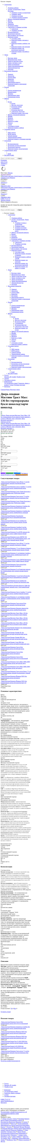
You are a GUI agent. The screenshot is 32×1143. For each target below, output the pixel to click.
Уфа (8, 1138)
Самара (20, 1135)
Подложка (11, 80)
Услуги (6, 375)
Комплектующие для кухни (19, 113)
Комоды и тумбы (13, 121)
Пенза (19, 1131)
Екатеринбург (5, 1123)
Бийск (7, 1120)
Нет (15, 1008)
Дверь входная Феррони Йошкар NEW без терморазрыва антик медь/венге (14, 677)
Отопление (7, 140)
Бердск (3, 1120)
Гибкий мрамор (12, 136)
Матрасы (10, 119)
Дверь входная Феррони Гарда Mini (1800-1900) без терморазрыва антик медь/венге (15, 667)
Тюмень (18, 1136)
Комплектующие (13, 37)
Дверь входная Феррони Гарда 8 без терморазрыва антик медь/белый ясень (12, 648)
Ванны (10, 21)
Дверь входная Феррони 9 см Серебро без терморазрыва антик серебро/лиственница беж (15, 581)
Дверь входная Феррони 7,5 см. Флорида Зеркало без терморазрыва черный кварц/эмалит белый (16, 549)
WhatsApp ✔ (10, 473)
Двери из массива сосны (15, 61)
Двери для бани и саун (15, 63)
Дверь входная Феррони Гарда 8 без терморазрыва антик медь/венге (12, 652)
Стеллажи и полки (13, 126)
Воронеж (18, 1122)
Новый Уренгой (5, 1130)
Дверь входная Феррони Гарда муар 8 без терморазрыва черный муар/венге (13, 565)
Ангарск (9, 1118)
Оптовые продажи (19, 385)
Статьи (11, 385)
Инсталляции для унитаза (15, 35)
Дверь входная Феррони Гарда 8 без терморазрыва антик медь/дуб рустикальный (14, 657)
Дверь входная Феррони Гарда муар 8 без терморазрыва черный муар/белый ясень (13, 604)
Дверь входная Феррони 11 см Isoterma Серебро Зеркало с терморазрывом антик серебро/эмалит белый (15, 598)
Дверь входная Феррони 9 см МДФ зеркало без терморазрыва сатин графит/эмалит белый (15, 532)
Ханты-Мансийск (24, 1138)
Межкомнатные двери (14, 59)
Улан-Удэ (25, 1136)
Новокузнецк (18, 1128)
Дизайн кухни (20, 377)
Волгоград (12, 1122)
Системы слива (16, 38)
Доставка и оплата (9, 380)
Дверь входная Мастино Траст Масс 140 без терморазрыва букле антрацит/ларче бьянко (14, 623)
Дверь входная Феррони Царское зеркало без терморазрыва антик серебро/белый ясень (14, 609)
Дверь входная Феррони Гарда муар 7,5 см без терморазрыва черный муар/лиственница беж (15, 497)
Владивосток (5, 1122)
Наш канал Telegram (7, 1065)
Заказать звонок (5, 200)
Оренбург (4, 1131)
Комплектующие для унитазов (20, 46)
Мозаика (10, 93)
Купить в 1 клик (10, 475)
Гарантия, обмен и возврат (12, 1093)
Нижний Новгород (8, 1128)
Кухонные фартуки (17, 110)
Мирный (16, 1127)
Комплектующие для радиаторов (18, 149)
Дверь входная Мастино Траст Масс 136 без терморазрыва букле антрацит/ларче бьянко (14, 613)
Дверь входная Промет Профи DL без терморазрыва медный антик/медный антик (14, 633)
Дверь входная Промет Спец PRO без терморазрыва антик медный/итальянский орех (15, 643)
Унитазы (10, 22)
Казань (20, 1123)
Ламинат (10, 74)
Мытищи (27, 1127)
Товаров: (4, 182)
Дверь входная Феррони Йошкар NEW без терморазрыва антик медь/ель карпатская (14, 1032)
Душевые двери (16, 14)
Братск (20, 1120)
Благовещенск (13, 1120)
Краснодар (18, 1125)
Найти (19, 158)
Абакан (4, 1118)
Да (11, 1008)
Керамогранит (12, 92)
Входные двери (12, 58)
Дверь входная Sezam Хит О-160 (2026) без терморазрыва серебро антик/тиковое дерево (14, 1042)
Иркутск (13, 1123)
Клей (9, 153)
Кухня (10, 102)
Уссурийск (4, 1138)
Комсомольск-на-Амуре (8, 1125)
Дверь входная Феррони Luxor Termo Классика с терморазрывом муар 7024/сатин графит (16, 502)
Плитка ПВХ (12, 77)
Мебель (6, 98)
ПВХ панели (12, 132)
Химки (3, 1140)
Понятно (3, 1115)
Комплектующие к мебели (16, 128)
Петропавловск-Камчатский (9, 1133)
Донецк (25, 1122)
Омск (26, 1130)
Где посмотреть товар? (11, 383)
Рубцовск (14, 1135)
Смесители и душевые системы (17, 27)
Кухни (13, 103)
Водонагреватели (13, 32)
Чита (14, 1140)
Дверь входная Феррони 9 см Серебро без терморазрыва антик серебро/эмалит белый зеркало (14, 522)
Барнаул (27, 1118)
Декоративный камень (14, 137)
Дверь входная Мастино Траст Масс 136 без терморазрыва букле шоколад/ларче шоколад (14, 618)
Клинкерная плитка (14, 97)
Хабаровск (15, 1138)
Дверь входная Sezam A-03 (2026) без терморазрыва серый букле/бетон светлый (13, 1047)
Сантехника (8, 4)
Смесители (14, 29)
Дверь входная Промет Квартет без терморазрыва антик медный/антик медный (16, 628)
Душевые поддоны (17, 16)
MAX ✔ (3, 473)
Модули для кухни (17, 105)
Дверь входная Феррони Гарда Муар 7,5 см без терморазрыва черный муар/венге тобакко (15, 544)
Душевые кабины (13, 8)
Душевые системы (17, 30)
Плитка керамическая (14, 90)
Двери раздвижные (13, 64)
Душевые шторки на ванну (19, 17)
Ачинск (14, 1118)
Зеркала (10, 123)
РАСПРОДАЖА (9, 155)
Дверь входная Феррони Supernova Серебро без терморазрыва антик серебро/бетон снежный (15, 511)
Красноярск (25, 1125)
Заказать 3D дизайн (10, 377)
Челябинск (10, 1140)
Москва (10, 173)
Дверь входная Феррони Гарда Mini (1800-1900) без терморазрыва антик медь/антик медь (15, 662)
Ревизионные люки (14, 95)
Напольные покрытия (11, 71)
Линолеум (11, 76)
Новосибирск (26, 1128)
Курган (3, 1127)
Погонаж (10, 69)
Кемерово (25, 1123)
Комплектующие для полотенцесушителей (17, 49)
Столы (10, 124)
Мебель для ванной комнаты (16, 19)
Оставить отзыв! (6, 1012)
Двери (6, 55)
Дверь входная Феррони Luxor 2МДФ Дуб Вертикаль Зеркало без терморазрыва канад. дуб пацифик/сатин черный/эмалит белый (15, 538)
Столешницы (15, 108)
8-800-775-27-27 (5, 199)
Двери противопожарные (15, 66)
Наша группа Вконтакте (8, 1062)
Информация (8, 381)
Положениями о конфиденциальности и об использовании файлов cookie (14, 1112)
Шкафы (10, 116)
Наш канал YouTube (7, 1064)
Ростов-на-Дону (5, 1135)
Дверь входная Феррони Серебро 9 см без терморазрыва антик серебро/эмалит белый (14, 528)
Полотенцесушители (14, 33)
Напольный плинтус (14, 82)
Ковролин (11, 79)
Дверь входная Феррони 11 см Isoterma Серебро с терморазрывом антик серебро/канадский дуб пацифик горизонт (16, 554)
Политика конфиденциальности (10, 1061)
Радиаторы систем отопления (17, 145)
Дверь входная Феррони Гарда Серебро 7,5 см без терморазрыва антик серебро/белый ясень (16, 487)
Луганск (9, 1127)
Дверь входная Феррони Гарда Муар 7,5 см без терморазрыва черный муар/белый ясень (15, 482)
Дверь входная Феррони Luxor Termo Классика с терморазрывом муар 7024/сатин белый (16, 492)
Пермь (24, 1131)
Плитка (6, 87)
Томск (14, 1136)
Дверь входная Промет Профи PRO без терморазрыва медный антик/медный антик (14, 638)
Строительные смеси (10, 150)
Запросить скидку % (21, 475)
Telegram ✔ (17, 473)
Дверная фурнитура (14, 68)
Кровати (10, 118)
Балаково (21, 1118)
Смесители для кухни (18, 111)
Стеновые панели (9, 129)
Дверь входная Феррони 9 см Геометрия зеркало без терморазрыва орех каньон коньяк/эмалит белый (15, 571)
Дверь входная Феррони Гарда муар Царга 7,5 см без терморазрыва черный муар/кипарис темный (16, 672)
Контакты (7, 386)
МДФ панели (12, 134)
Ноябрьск (20, 1130)
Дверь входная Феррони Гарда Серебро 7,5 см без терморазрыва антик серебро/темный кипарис (16, 592)
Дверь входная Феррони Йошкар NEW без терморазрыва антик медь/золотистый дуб (14, 682)
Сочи (9, 1136)
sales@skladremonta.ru (7, 1101)
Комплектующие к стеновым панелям (19, 139)
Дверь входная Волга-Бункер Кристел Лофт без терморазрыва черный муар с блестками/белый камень (15, 587)
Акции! (6, 378)
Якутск (3, 1141)
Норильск (14, 1130)
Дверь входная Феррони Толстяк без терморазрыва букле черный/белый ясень (13, 516)
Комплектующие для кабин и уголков (21, 267)
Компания (7, 1090)
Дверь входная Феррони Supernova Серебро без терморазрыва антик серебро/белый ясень (15, 507)
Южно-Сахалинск (23, 1140)
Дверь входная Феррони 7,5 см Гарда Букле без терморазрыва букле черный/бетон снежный (15, 576)
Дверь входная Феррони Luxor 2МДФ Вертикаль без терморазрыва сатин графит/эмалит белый (16, 560)
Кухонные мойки (13, 25)
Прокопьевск (22, 1133)
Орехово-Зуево (11, 1131)
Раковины (11, 24)
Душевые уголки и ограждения (20, 12)
